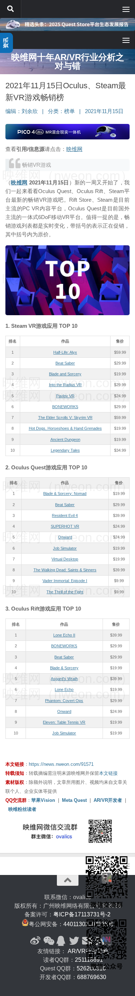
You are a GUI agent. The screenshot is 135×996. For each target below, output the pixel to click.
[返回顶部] (67, 880)
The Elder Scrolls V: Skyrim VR (65, 417)
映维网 (74, 149)
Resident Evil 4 (65, 515)
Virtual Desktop (64, 559)
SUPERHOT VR (65, 526)
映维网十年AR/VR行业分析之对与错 (67, 61)
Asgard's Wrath (64, 678)
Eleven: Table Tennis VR (64, 722)
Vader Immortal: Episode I (64, 581)
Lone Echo (64, 689)
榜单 (69, 111)
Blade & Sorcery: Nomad (64, 493)
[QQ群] (61, 941)
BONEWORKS (65, 407)
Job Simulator (65, 548)
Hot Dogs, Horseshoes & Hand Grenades (65, 428)
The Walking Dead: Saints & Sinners (64, 570)
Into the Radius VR (65, 385)
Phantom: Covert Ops (64, 700)
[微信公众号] (48, 941)
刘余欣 (30, 111)
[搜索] (10, 9)
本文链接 (108, 773)
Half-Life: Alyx (65, 352)
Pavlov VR (65, 396)
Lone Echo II (64, 635)
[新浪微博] (35, 941)
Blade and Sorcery (65, 374)
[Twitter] (74, 941)
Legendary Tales (65, 450)
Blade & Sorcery (64, 668)
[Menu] (126, 9)
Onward (65, 537)
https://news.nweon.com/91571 (61, 764)
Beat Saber (65, 363)
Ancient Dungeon (65, 439)
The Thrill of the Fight (64, 592)
